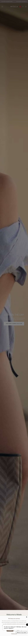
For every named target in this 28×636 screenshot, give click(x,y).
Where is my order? (22, 632)
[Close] (26, 617)
